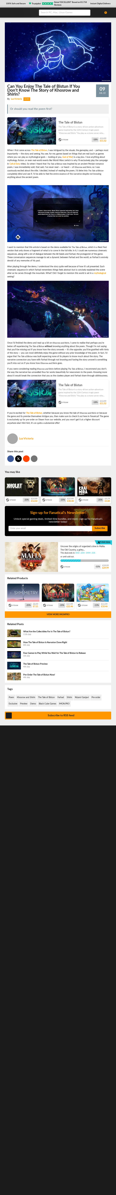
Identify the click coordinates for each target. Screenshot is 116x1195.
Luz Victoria (16, 99)
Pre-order (96, 697)
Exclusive (13, 704)
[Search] (87, 13)
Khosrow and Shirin (26, 697)
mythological (100, 273)
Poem (11, 697)
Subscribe (100, 528)
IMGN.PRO (64, 704)
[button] (15, 3)
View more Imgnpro (58, 614)
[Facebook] (10, 458)
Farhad (61, 697)
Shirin (69, 697)
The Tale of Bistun (46, 697)
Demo (33, 704)
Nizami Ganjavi (82, 697)
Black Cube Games (47, 704)
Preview (23, 704)
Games (26, 99)
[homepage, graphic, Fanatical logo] (20, 12)
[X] (18, 458)
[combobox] (69, 13)
